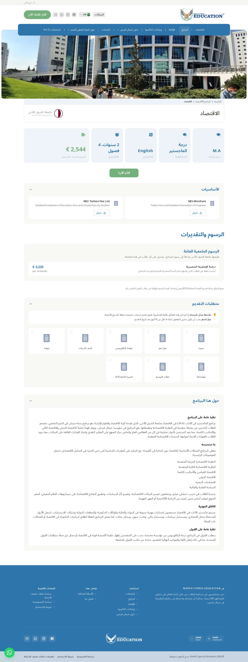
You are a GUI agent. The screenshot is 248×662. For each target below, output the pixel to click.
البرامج (131, 599)
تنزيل (195, 212)
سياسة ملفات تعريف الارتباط (41, 595)
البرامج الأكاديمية (203, 101)
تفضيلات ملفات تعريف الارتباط (39, 656)
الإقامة (131, 604)
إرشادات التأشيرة (126, 609)
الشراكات (99, 14)
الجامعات (130, 594)
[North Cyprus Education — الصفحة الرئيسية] (202, 14)
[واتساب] (61, 14)
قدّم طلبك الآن (37, 14)
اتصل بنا (89, 599)
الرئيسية (217, 101)
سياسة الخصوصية (42, 602)
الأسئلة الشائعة (85, 594)
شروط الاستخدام (43, 607)
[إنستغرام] (67, 14)
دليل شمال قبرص (125, 614)
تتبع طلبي (28, 2)
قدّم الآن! (124, 173)
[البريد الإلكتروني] (55, 14)
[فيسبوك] (74, 14)
